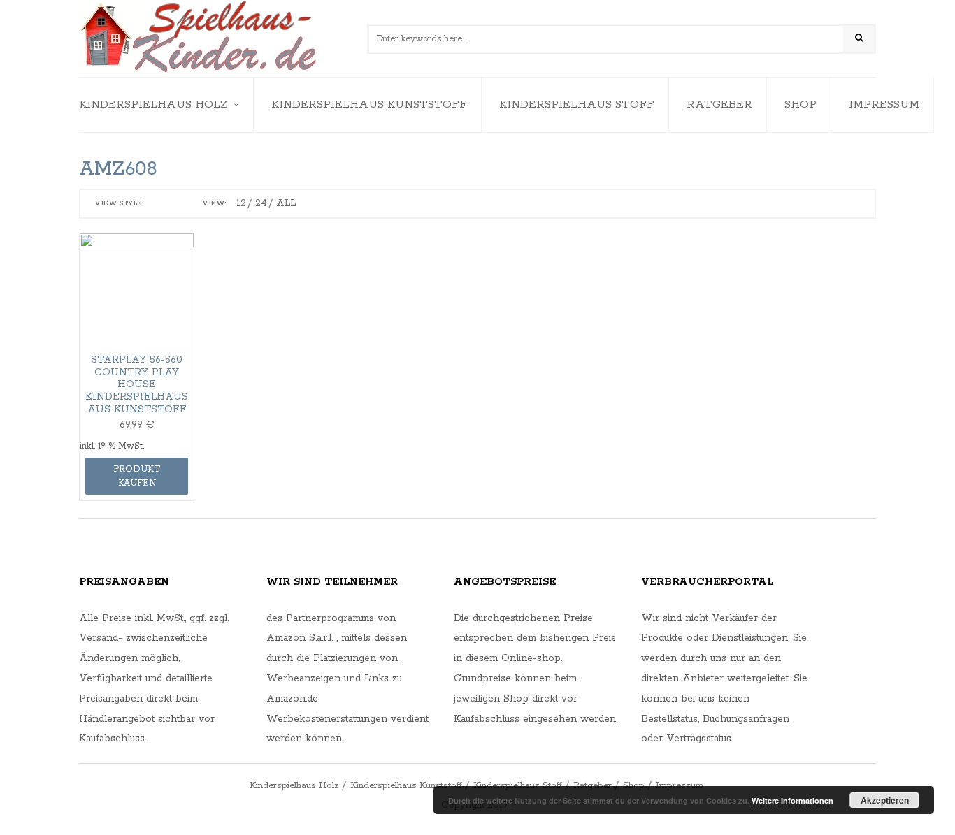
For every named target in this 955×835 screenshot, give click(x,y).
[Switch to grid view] (158, 204)
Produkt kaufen (136, 476)
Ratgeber (719, 104)
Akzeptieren (885, 800)
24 (261, 203)
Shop (800, 104)
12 (241, 203)
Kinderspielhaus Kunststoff (369, 104)
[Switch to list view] (177, 204)
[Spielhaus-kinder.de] (199, 38)
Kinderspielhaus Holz (153, 104)
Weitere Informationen (792, 800)
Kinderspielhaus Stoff (576, 104)
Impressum (884, 104)
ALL (286, 203)
